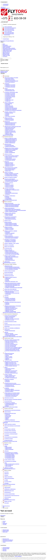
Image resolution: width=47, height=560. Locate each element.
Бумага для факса (9, 151)
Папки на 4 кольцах (9, 229)
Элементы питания (8, 438)
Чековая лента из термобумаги (11, 149)
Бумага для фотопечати (10, 142)
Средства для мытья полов (10, 345)
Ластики (6, 295)
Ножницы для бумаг (9, 118)
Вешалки (6, 473)
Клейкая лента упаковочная (11, 109)
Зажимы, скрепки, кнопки (9, 111)
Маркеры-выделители (9, 275)
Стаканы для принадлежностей (11, 80)
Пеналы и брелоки (9, 134)
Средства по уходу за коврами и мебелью (13, 347)
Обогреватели (7, 492)
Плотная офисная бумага (10, 141)
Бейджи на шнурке (9, 333)
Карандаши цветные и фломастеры (11, 290)
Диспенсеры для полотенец (11, 396)
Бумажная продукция (7, 46)
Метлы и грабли (8, 356)
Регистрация (5, 5)
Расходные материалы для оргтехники (12, 425)
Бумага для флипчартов (10, 316)
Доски (6, 323)
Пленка (7, 405)
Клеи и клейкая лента (9, 102)
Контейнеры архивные (10, 260)
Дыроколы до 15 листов (10, 84)
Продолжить (2, 515)
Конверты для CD (9, 165)
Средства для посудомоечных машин (12, 348)
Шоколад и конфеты (8, 467)
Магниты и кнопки (9, 317)
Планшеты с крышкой (9, 233)
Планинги (7, 194)
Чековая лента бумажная (10, 150)
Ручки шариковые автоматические (12, 266)
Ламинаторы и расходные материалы (12, 421)
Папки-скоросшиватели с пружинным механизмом (15, 210)
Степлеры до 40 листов (10, 94)
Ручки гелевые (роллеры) (9, 270)
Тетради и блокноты (8, 182)
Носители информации (10, 419)
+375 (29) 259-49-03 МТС (9, 33)
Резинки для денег (9, 129)
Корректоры (7, 121)
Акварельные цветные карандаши (12, 292)
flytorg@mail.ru (7, 34)
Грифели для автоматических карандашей (13, 287)
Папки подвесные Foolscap (10, 251)
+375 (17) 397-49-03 (8, 31)
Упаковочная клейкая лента (11, 403)
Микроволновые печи (9, 490)
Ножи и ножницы (8, 117)
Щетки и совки (8, 359)
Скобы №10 (7, 98)
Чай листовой (8, 466)
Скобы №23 (7, 100)
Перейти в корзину (4, 71)
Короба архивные (9, 258)
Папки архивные (8, 257)
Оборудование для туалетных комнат (12, 392)
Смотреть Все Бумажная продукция (10, 200)
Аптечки (6, 471)
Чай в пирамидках (9, 464)
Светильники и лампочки (9, 428)
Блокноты (7, 183)
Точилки (6, 297)
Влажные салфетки (9, 391)
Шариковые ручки (8, 265)
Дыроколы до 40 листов (10, 85)
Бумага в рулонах (8, 154)
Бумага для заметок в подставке (11, 173)
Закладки (4, 549)
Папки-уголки (7, 220)
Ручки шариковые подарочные (11, 269)
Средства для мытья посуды (11, 340)
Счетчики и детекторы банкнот (10, 433)
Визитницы (7, 261)
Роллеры (7, 280)
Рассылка (4, 550)
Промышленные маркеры (10, 309)
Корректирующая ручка (10, 123)
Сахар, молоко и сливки (9, 459)
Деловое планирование (9, 188)
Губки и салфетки (8, 374)
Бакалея (6, 444)
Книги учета (8, 170)
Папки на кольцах (8, 227)
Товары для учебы (6, 55)
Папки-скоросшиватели (9, 208)
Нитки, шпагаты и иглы (10, 130)
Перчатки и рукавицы (9, 379)
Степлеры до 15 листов (10, 93)
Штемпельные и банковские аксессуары (12, 126)
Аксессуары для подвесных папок (12, 254)
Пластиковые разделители (10, 218)
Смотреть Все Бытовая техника (9, 499)
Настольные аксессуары (10, 127)
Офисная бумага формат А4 (11, 139)
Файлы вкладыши (9, 214)
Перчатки (7, 380)
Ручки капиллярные (8, 272)
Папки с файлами (9, 215)
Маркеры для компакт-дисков (11, 308)
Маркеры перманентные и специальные (12, 305)
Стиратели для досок (9, 319)
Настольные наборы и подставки (11, 77)
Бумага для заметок (8, 172)
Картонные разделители (10, 217)
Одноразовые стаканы (10, 456)
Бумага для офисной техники (10, 138)
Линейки (7, 303)
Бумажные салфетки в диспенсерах (12, 390)
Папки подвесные (8, 249)
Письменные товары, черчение (9, 48)
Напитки (6, 450)
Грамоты (7, 196)
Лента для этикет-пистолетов (11, 156)
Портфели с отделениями (10, 240)
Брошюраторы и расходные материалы (12, 410)
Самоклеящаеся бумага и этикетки (11, 155)
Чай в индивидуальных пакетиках (12, 463)
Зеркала (6, 475)
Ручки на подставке (8, 273)
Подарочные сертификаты (8, 539)
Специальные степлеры (10, 96)
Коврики (7, 417)
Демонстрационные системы (10, 321)
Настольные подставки (10, 79)
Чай (5, 462)
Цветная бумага (7, 144)
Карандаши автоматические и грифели (12, 283)
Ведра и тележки (8, 354)
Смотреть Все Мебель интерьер (9, 484)
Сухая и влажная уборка (9, 493)
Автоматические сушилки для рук (12, 393)
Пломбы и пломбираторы (10, 131)
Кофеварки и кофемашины (10, 489)
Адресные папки (8, 248)
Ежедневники (8, 191)
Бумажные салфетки (9, 389)
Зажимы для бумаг (9, 112)
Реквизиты (5, 523)
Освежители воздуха (9, 385)
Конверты (6, 161)
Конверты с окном (9, 163)
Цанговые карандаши (9, 286)
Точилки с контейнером (10, 298)
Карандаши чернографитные (10, 289)
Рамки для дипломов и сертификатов (12, 327)
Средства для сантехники (10, 346)
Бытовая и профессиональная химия (11, 339)
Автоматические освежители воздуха (12, 384)
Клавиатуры (8, 416)
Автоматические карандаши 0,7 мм (12, 285)
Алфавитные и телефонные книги (12, 189)
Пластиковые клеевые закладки (11, 180)
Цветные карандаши (9, 291)
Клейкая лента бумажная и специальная (13, 110)
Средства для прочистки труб (11, 344)
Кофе (5, 446)
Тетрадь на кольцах (9, 187)
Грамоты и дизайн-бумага (9, 195)
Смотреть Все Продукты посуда (9, 468)
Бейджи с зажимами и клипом (11, 334)
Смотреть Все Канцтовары (8, 135)
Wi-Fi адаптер (8, 415)
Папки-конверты (8, 222)
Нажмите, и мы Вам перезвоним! (9, 24)
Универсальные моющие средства (12, 349)
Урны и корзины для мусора (11, 365)
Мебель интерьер (6, 53)
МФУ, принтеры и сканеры (10, 424)
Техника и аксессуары (7, 51)
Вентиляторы (7, 487)
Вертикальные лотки (9, 89)
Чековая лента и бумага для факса (11, 148)
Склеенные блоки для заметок (11, 175)
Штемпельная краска (9, 128)
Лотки (6, 88)
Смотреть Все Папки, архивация (9, 262)
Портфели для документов (9, 239)
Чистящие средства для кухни (11, 341)
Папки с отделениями (9, 244)
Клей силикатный (9, 105)
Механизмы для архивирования (11, 256)
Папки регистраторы (8, 203)
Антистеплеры (8, 97)
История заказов (6, 548)
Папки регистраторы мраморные (12, 205)
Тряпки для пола (8, 357)
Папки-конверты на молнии (11, 224)
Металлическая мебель (9, 478)
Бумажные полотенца (9, 397)
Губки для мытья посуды (10, 375)
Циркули (7, 304)
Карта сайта (5, 531)
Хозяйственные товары (7, 50)
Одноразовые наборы (9, 454)
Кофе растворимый (9, 449)
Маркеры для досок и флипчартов (12, 318)
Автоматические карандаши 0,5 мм (12, 284)
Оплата (4, 521)
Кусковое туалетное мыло (10, 371)
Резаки (6, 427)
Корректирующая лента (10, 124)
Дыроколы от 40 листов (10, 86)
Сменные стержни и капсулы (10, 277)
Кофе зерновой (8, 447)
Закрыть (2, 516)
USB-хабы (7, 414)
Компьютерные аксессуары (10, 413)
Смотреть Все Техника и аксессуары (10, 441)
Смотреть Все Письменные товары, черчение (12, 312)
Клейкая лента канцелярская (11, 108)
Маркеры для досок (9, 310)
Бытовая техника (6, 54)
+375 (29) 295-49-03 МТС (9, 32)
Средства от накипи (9, 343)
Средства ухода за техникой (10, 432)
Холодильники (7, 497)
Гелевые (7, 279)
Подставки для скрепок (10, 116)
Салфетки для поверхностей (11, 377)
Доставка (4, 524)
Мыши (6, 418)
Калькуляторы (7, 411)
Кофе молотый (8, 448)
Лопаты (7, 355)
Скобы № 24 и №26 (9, 99)
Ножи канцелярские (9, 119)
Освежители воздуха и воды (10, 383)
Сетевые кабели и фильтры (10, 430)
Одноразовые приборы (10, 455)
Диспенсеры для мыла (10, 368)
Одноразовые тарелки (9, 457)
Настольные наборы (9, 78)
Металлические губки (9, 376)
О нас (4, 522)
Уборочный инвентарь (9, 353)
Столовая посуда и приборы (10, 461)
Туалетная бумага (8, 400)
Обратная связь (6, 529)
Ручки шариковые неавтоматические (12, 268)
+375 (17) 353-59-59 (8, 26)
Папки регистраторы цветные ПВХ (12, 204)
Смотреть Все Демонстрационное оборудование (12, 336)
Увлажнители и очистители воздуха (11, 495)
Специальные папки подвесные (11, 252)
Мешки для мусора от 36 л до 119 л (12, 364)
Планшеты (7, 231)
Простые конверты (9, 162)
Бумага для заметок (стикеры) (10, 177)
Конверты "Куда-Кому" (10, 164)
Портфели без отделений (10, 241)
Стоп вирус (5, 56)
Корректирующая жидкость (11, 122)
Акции (4, 541)
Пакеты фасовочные (9, 404)
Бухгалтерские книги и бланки (10, 167)
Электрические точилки (10, 300)
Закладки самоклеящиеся (9, 178)
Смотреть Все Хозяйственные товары (10, 406)
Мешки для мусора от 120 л (11, 363)
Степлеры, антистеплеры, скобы (11, 92)
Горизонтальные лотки (10, 90)
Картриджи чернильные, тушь (11, 281)
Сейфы (6, 479)
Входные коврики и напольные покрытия (12, 399)
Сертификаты (8, 197)
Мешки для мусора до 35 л (10, 362)
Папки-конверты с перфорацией (11, 225)
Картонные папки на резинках (11, 237)
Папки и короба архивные (9, 255)
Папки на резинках (8, 235)
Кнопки (7, 115)
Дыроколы (6, 83)
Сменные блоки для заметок (11, 174)
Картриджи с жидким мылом (11, 370)
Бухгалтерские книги (9, 169)
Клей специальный (9, 106)
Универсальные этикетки (10, 158)
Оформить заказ (3, 72)
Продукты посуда (6, 52)
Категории (2, 73)
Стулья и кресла (7, 481)
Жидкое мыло (8, 369)
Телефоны (6, 435)
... (5, 351)
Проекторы (7, 326)
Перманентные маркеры (10, 306)
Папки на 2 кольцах (9, 228)
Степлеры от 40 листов (10, 95)
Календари (7, 190)
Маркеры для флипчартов (10, 311)
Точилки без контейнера (10, 299)
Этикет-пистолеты (8, 440)
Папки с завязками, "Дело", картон (11, 243)
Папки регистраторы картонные (11, 206)
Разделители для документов (10, 216)
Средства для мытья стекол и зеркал (12, 350)
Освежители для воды (9, 386)
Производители (6, 538)
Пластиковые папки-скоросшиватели (12, 209)
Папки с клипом (8, 234)
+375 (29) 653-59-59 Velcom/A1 (10, 27)
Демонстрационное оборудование (9, 49)
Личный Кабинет (6, 547)
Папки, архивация (6, 47)
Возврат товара (6, 530)
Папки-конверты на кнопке (11, 223)
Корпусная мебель (8, 476)
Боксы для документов (9, 246)
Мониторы (5, 422)
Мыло (5, 367)
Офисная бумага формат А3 (11, 140)
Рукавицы (7, 381)
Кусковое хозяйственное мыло (11, 372)
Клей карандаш (8, 103)
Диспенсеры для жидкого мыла (11, 395)
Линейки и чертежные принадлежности (12, 302)
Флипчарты (7, 329)
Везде (4, 43)
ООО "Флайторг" (18, 556)
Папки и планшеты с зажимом (10, 230)
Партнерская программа (7, 540)
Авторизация (5, 4)
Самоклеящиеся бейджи (10, 335)
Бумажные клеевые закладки (11, 181)
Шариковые (7, 278)
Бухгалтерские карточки (10, 168)
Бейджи (6, 332)
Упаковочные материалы (9, 402)
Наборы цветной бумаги (10, 146)
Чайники (6, 498)
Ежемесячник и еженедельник (11, 193)
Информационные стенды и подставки (12, 324)
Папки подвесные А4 (9, 250)
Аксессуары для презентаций (10, 315)
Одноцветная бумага (9, 145)
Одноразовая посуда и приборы (10, 452)
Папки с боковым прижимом (11, 211)
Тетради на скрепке (9, 184)
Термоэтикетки (8, 157)
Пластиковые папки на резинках (12, 236)
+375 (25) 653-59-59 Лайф (9, 30)
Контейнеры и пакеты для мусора (11, 361)
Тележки (6, 483)
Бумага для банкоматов (10, 152)
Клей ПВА (7, 104)
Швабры (7, 358)
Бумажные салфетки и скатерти (11, 453)
